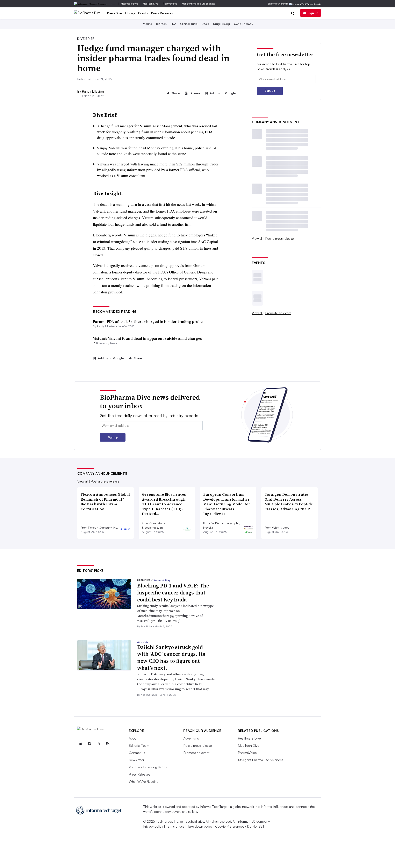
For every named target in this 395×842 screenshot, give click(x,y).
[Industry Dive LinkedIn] (80, 743)
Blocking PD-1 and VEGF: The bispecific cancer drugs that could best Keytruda (173, 592)
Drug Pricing (221, 24)
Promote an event (278, 313)
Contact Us (137, 753)
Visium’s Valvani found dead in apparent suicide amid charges (147, 338)
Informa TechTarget (214, 807)
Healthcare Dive (129, 3)
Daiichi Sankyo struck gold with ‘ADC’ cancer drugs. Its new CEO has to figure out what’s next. (171, 657)
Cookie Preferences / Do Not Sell (239, 826)
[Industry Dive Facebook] (89, 743)
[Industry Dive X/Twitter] (98, 743)
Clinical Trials (189, 24)
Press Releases (162, 13)
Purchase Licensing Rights (148, 767)
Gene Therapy (243, 24)
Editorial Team (139, 745)
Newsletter (136, 760)
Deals (205, 24)
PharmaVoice (170, 3)
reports (117, 234)
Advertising (191, 738)
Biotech (161, 24)
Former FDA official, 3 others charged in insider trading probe (148, 321)
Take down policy (200, 826)
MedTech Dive (150, 3)
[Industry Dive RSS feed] (108, 743)
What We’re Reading (143, 781)
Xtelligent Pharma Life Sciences (198, 3)
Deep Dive (114, 13)
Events (143, 13)
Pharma (147, 24)
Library (130, 13)
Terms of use (175, 826)
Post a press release (279, 238)
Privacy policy (153, 826)
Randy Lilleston (93, 91)
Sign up (313, 13)
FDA (173, 24)
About (133, 738)
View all (257, 238)
